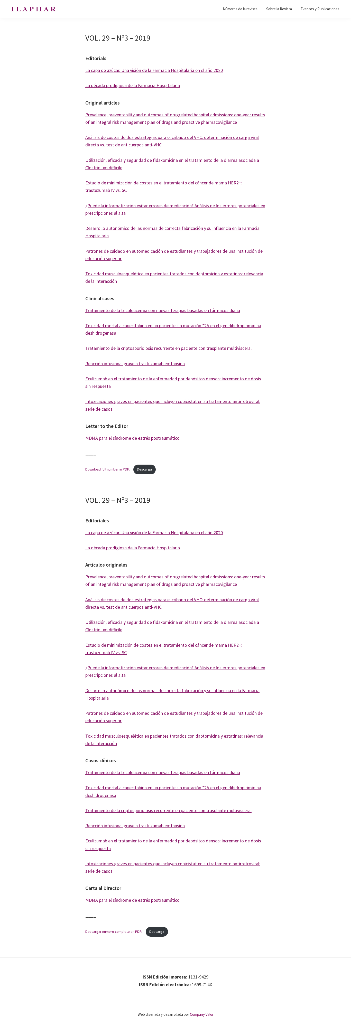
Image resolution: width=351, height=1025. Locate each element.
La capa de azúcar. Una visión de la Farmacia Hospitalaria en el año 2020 (154, 70)
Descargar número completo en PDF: (114, 931)
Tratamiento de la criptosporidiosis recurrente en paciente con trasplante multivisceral (168, 348)
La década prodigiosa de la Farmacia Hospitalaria (132, 85)
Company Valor (202, 1014)
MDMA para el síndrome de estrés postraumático (132, 438)
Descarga (144, 469)
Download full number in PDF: (108, 469)
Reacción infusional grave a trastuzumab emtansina (135, 363)
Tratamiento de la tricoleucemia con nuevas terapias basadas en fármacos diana (162, 310)
